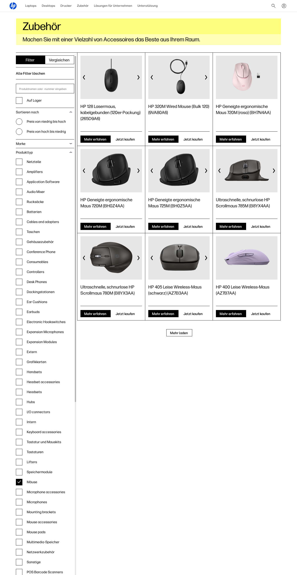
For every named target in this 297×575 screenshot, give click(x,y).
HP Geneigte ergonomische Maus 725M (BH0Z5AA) (174, 202)
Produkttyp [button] (24, 152)
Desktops (48, 6)
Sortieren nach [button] (27, 112)
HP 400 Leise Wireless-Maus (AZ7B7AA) (242, 290)
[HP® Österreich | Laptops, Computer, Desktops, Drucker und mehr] (13, 6)
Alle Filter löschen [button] (30, 73)
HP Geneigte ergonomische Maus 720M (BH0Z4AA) (106, 202)
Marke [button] (20, 144)
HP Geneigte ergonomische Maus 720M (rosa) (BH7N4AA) (243, 109)
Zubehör (83, 6)
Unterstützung (147, 6)
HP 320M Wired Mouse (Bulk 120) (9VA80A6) (178, 109)
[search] (273, 6)
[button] (84, 77)
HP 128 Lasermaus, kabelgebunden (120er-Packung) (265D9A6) (110, 112)
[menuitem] (31, 6)
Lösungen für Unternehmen (113, 6)
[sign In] (284, 6)
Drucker (66, 6)
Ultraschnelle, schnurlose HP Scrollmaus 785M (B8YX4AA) (243, 202)
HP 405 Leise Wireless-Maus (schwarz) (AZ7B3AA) (175, 290)
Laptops (31, 6)
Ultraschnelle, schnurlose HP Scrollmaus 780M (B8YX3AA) (107, 290)
